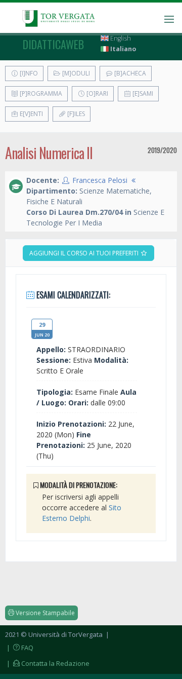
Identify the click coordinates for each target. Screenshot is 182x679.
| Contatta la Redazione (47, 663)
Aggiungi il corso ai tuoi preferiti (84, 253)
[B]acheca (129, 73)
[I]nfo (28, 73)
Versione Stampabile (44, 613)
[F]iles (75, 113)
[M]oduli (75, 73)
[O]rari (96, 93)
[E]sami (142, 93)
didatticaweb (53, 44)
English (120, 38)
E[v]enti (30, 113)
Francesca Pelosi (99, 180)
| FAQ (19, 647)
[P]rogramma (40, 93)
